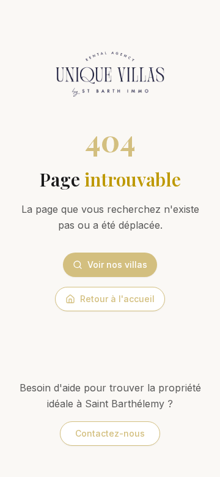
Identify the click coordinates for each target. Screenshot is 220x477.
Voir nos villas (117, 264)
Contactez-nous (110, 433)
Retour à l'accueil (117, 299)
